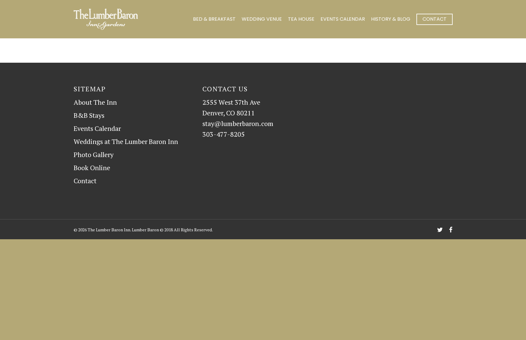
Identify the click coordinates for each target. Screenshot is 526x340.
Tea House (301, 19)
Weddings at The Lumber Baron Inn (126, 141)
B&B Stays (89, 115)
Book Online (92, 167)
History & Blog (390, 19)
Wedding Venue (262, 19)
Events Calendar (343, 19)
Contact (435, 19)
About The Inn (95, 102)
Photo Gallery (94, 154)
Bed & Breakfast (214, 19)
